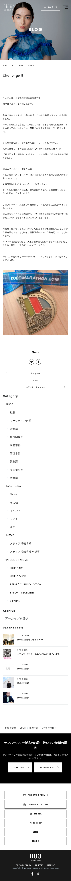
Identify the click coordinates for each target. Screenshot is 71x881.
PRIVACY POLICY (23, 865)
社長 (12, 412)
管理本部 (15, 453)
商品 (12, 527)
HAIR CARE (16, 568)
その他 (14, 502)
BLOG (21, 66)
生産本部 (31, 66)
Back (35, 380)
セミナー (15, 519)
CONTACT (39, 865)
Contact (19, 767)
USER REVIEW (47, 767)
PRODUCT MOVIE (17, 560)
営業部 (14, 429)
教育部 (14, 478)
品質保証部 (16, 470)
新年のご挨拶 (23, 668)
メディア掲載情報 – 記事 (25, 551)
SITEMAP (51, 865)
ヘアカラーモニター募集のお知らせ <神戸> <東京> (38, 654)
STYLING (15, 601)
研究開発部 (16, 437)
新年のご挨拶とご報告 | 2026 (30, 639)
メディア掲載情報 (20, 543)
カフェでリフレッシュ (35, 387)
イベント (15, 510)
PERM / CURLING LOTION (26, 584)
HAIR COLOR (18, 576)
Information (14, 486)
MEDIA (10, 535)
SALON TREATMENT (22, 592)
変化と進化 (35, 373)
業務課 (14, 461)
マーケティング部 (20, 420)
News (13, 494)
